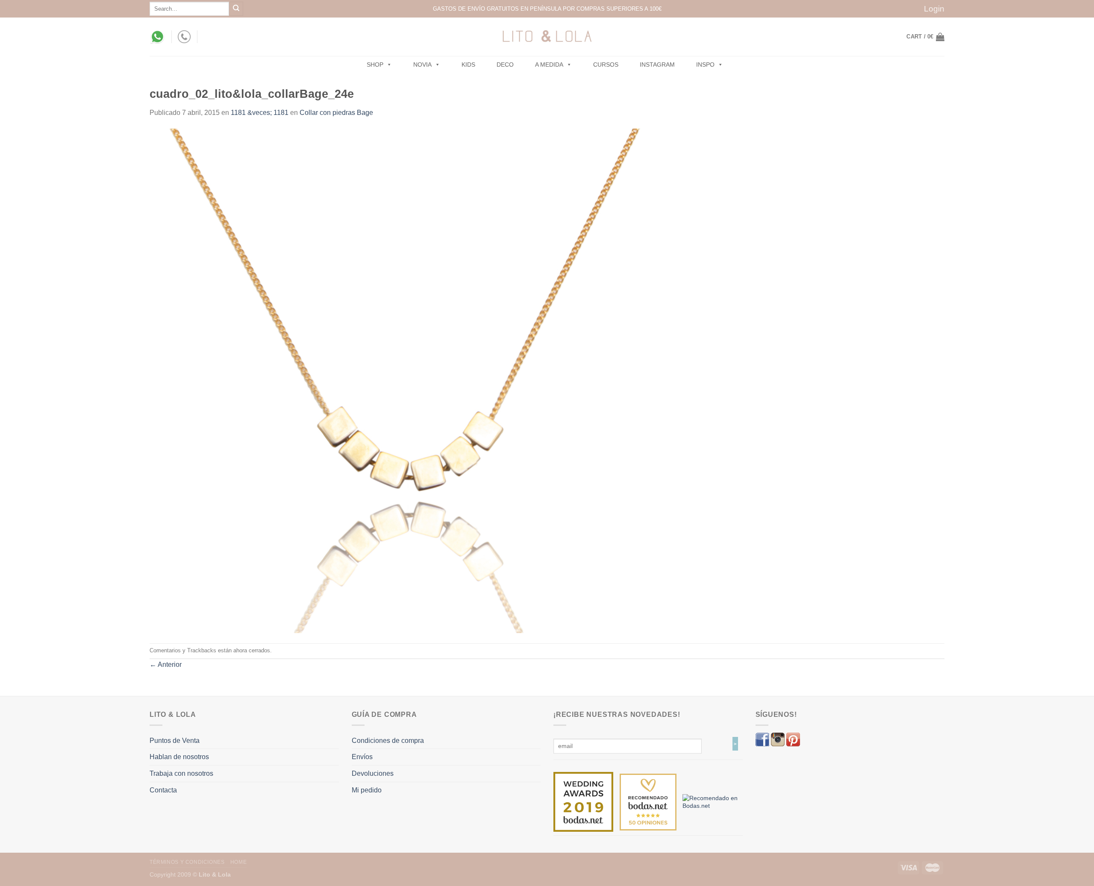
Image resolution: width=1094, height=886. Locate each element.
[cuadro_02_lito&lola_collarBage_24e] (402, 380)
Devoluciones (373, 773)
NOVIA (422, 64)
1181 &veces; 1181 (259, 112)
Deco (505, 64)
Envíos (362, 756)
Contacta (163, 790)
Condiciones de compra (388, 740)
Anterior (166, 664)
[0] (583, 801)
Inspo (705, 64)
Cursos (605, 64)
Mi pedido (367, 790)
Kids (468, 64)
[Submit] (236, 9)
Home (238, 862)
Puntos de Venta (175, 740)
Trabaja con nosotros (181, 773)
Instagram (657, 64)
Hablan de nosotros (179, 756)
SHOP (375, 64)
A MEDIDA (549, 64)
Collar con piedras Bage (336, 112)
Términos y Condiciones (187, 862)
